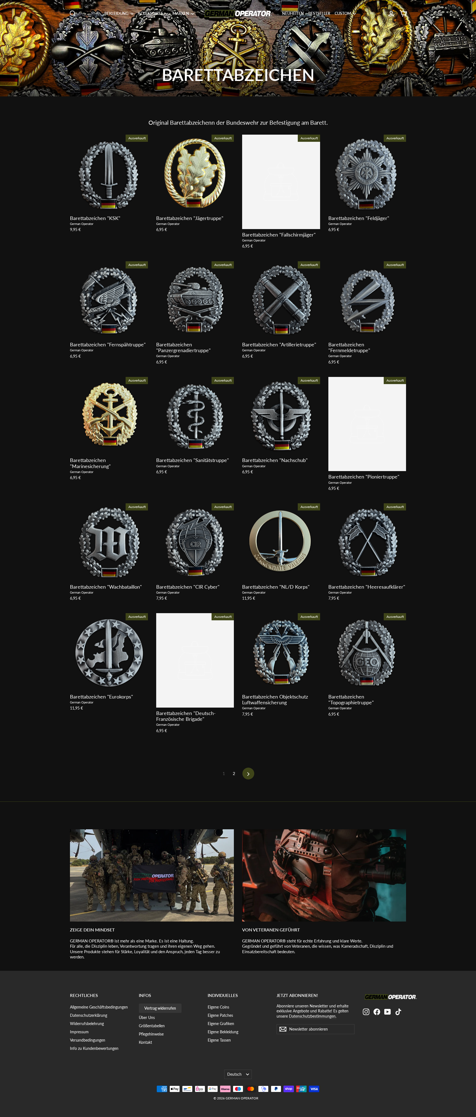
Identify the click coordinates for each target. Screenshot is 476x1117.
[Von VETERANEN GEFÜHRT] (324, 875)
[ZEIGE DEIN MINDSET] (152, 875)
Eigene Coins (218, 1007)
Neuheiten (293, 13)
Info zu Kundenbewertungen (94, 1048)
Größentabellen (152, 1025)
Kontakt (145, 1042)
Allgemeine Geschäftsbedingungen (99, 1007)
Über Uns (147, 1017)
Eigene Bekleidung (223, 1031)
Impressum (79, 1031)
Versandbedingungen (87, 1040)
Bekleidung (116, 13)
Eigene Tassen (219, 1040)
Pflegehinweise (151, 1034)
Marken (181, 13)
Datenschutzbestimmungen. (312, 1016)
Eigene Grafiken (221, 1023)
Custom (343, 13)
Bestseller (319, 13)
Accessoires (151, 13)
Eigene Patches (220, 1015)
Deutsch (234, 1074)
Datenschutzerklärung (88, 1015)
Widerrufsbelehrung (87, 1023)
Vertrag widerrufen (160, 1008)
